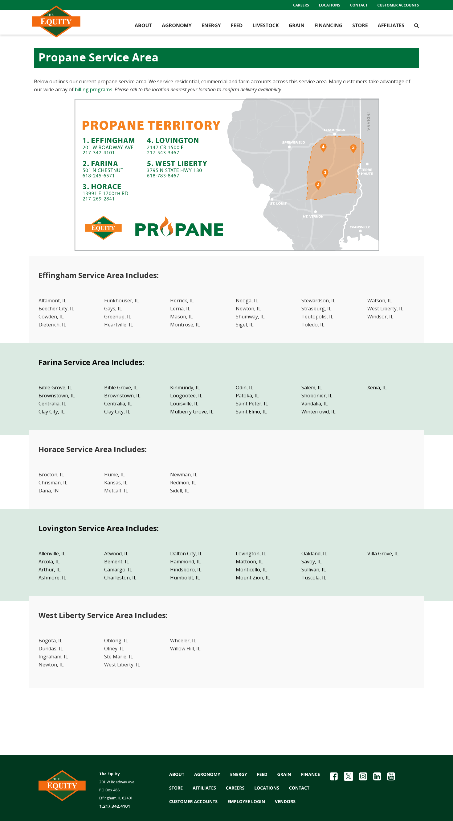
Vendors (285, 802)
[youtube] (391, 776)
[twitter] (348, 776)
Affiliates (391, 25)
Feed (237, 25)
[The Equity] (68, 25)
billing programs (93, 89)
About (143, 25)
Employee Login (246, 802)
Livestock (265, 25)
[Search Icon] (416, 25)
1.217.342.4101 (114, 806)
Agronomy (177, 25)
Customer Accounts (398, 5)
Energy (211, 25)
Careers (301, 5)
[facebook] (334, 776)
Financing (328, 25)
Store (360, 25)
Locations (329, 5)
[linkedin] (377, 776)
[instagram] (363, 776)
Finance (310, 774)
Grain (297, 25)
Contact (359, 5)
